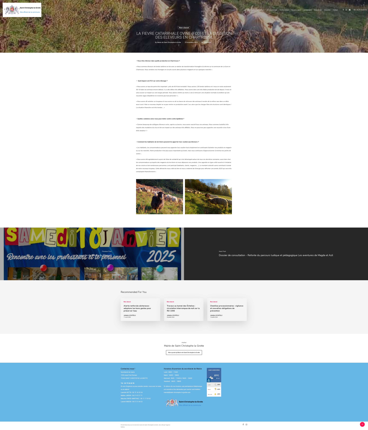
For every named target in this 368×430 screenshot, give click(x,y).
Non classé (184, 28)
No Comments (206, 42)
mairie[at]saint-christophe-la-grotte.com (177, 392)
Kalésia (123, 427)
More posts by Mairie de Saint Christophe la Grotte (184, 352)
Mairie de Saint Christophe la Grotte (169, 42)
